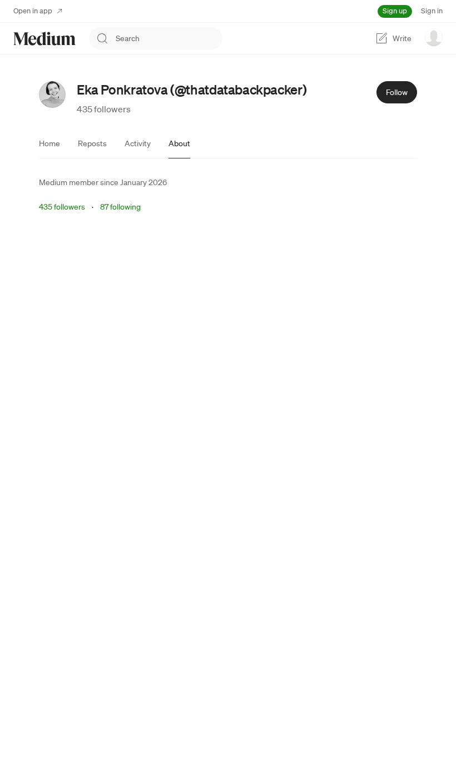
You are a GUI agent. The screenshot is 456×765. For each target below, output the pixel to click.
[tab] (49, 143)
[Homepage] (44, 39)
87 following (120, 207)
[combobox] (169, 38)
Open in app (32, 11)
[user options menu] (434, 37)
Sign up (395, 11)
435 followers (104, 109)
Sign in (432, 11)
